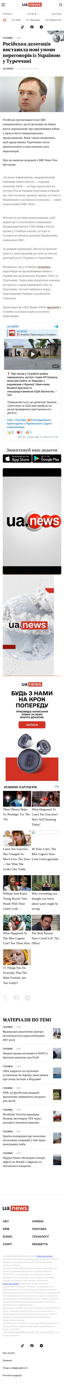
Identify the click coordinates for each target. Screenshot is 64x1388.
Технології (40, 1237)
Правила (7, 1360)
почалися (44, 267)
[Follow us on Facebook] (32, 27)
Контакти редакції (12, 1375)
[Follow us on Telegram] (41, 27)
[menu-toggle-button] (3, 5)
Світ (18, 38)
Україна (38, 1221)
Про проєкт (9, 1353)
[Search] (61, 5)
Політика (39, 1229)
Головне (8, 38)
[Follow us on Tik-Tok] (22, 27)
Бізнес (8, 1237)
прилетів (53, 307)
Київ (6, 1229)
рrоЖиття (40, 1244)
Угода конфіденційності (15, 1368)
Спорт (7, 1244)
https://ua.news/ (45, 1256)
